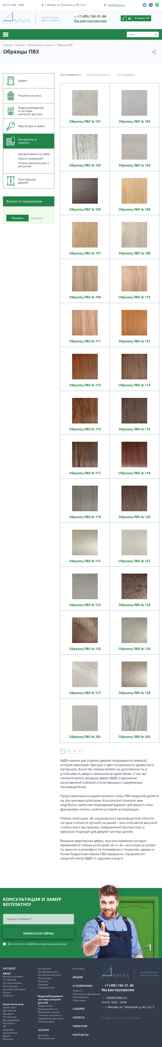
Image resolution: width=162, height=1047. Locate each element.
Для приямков (11, 1020)
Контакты (81, 1035)
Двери (7, 973)
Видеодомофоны (48, 1009)
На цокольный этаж (49, 975)
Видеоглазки (45, 1005)
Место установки (13, 976)
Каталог (9, 968)
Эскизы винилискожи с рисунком (33, 164)
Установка (79, 968)
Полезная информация (86, 994)
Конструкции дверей (27, 180)
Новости (78, 990)
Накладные (44, 978)
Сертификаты (81, 997)
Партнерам (79, 1000)
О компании (82, 986)
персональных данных (53, 943)
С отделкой (9, 979)
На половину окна (48, 971)
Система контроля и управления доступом (50, 1017)
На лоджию (44, 968)
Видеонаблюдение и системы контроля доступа (50, 999)
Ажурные (8, 1029)
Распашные (10, 1016)
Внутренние (10, 1032)
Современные (46, 987)
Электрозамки (46, 1021)
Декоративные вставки (34, 154)
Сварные (43, 984)
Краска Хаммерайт (31, 158)
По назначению (12, 983)
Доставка (43, 1035)
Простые (43, 981)
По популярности (98, 75)
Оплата (78, 1017)
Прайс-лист (9, 1007)
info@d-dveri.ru (116, 5)
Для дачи (8, 1013)
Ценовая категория (14, 989)
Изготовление (46, 1038)
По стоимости (69, 75)
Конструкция (10, 986)
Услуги (43, 1030)
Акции (6, 992)
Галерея (78, 1009)
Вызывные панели (49, 1012)
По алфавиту (126, 75)
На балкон (9, 1023)
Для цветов (9, 1010)
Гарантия (80, 1026)
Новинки (8, 995)
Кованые (8, 1039)
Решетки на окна (13, 1004)
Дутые (6, 1036)
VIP (4, 1026)
